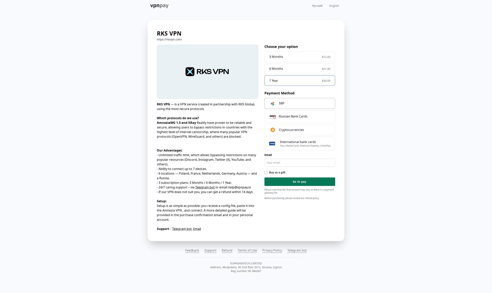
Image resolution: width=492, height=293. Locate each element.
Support (210, 250)
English (334, 5)
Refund (227, 250)
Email (197, 229)
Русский (317, 5)
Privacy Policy (272, 250)
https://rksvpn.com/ (169, 39)
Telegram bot (205, 187)
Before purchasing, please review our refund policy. (291, 198)
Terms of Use (247, 250)
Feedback (192, 250)
